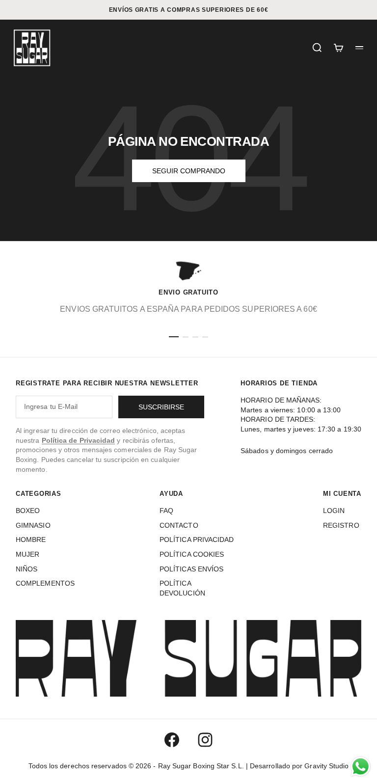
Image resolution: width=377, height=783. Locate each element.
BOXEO (28, 510)
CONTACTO (179, 525)
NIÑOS (26, 569)
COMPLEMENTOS (45, 583)
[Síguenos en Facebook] (172, 740)
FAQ (166, 510)
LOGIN (334, 510)
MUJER (27, 554)
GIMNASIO (33, 525)
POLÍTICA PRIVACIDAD (197, 539)
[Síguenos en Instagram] (205, 740)
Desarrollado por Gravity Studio (299, 766)
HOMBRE (31, 539)
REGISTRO (341, 525)
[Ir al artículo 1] (174, 336)
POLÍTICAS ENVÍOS (191, 569)
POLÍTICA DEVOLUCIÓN (182, 588)
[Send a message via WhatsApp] (360, 766)
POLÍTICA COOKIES (192, 554)
